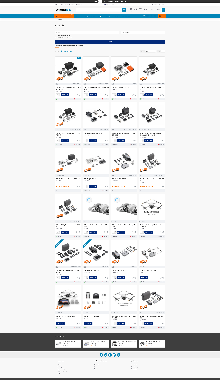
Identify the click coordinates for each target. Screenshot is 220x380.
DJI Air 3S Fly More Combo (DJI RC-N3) (152, 180)
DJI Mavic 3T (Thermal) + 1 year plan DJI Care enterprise (155, 341)
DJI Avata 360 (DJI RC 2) (120, 87)
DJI (57, 84)
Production (110, 1)
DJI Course (123, 1)
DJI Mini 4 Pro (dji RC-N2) (148, 270)
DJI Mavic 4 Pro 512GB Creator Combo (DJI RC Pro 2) (150, 134)
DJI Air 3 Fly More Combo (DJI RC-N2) (151, 317)
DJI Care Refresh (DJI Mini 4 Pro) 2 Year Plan (124, 317)
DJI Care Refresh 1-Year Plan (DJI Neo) (123, 226)
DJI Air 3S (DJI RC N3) (119, 179)
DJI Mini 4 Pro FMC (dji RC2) (65, 316)
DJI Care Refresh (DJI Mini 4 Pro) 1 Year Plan (152, 226)
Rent (104, 1)
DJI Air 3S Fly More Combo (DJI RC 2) (68, 226)
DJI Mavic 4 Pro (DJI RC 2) (93, 133)
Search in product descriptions (65, 37)
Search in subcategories (63, 35)
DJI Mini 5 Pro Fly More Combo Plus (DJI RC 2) (68, 88)
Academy (117, 1)
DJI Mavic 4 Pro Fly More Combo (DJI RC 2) (123, 134)
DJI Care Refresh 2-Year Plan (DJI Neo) (95, 226)
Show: (159, 51)
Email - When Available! (63, 186)
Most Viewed (59, 336)
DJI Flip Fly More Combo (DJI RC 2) (68, 179)
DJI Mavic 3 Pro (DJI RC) (92, 270)
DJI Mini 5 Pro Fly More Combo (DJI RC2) (152, 88)
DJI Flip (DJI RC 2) (90, 179)
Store (99, 1)
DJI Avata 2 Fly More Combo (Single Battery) (127, 341)
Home (95, 1)
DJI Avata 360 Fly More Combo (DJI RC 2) (96, 88)
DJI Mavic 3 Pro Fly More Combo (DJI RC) (67, 271)
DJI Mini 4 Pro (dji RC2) (92, 316)
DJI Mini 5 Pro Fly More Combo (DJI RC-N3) (68, 134)
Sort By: (143, 51)
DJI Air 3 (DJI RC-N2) (119, 270)
